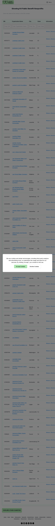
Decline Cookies (34, 266)
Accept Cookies (20, 266)
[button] (27, 263)
